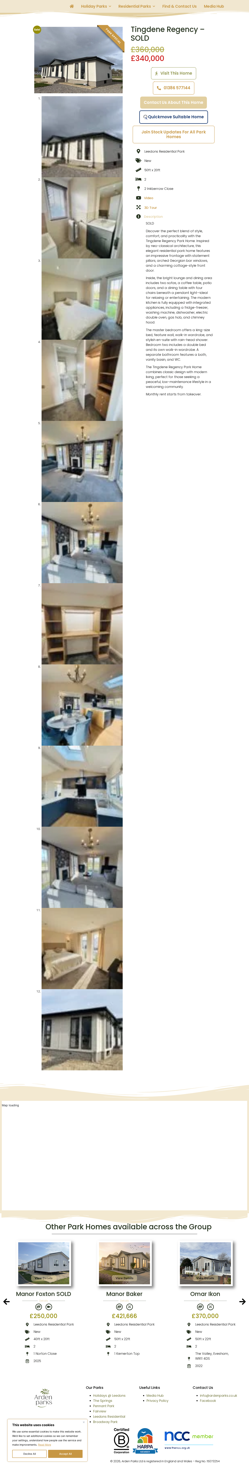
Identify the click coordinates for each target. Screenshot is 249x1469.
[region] (47, 1440)
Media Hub (214, 6)
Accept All (65, 1453)
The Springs (102, 1400)
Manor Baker (44, 1294)
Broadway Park (105, 1422)
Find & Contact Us (179, 6)
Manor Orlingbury (205, 1294)
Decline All (29, 1453)
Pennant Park (103, 1406)
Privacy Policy (157, 1400)
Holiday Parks (94, 6)
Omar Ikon (124, 1294)
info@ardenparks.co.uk (218, 1395)
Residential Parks (134, 6)
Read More (44, 1444)
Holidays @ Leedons (109, 1395)
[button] (6, 1301)
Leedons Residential (109, 1416)
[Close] (83, 1422)
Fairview (99, 1411)
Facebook (208, 1400)
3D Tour (150, 207)
